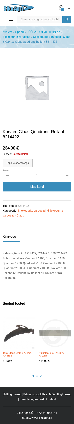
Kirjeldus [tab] (9, 236)
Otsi (66, 19)
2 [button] (37, 376)
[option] (19, 342)
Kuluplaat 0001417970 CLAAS (51, 354)
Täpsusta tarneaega (17, 163)
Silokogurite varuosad (16, 37)
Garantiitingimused (32, 399)
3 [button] (40, 376)
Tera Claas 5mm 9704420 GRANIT (17, 354)
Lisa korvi (37, 187)
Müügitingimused (60, 394)
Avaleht (7, 32)
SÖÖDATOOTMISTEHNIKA (43, 32)
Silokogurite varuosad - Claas (51, 37)
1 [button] (33, 376)
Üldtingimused (12, 394)
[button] (18, 347)
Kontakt (51, 399)
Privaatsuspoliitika (35, 394)
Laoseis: (7, 154)
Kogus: (6, 170)
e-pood (19, 32)
